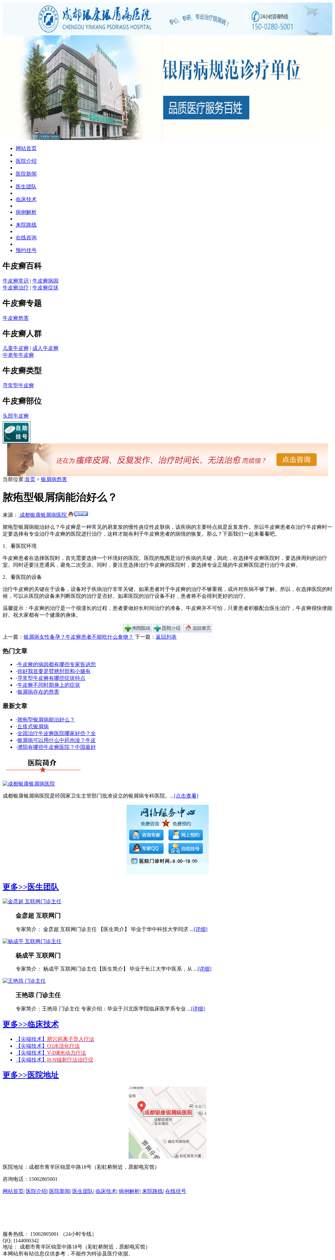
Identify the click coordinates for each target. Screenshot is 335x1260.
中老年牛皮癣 (18, 355)
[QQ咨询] (78, 515)
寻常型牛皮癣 (18, 385)
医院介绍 (26, 161)
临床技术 (26, 199)
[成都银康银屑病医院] (29, 783)
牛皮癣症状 (45, 287)
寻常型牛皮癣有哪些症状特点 (51, 678)
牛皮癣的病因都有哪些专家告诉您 (56, 664)
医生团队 (26, 186)
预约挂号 (26, 250)
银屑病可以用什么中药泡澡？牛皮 (56, 740)
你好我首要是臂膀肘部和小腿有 (54, 671)
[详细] (200, 929)
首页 (30, 479)
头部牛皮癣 (16, 416)
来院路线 (26, 225)
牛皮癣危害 (16, 318)
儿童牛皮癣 (16, 348)
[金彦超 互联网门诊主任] (32, 901)
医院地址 (43, 1075)
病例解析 (26, 212)
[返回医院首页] (197, 630)
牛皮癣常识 (16, 281)
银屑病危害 (54, 479)
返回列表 (166, 637)
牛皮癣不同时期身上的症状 (48, 685)
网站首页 (26, 148)
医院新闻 (26, 174)
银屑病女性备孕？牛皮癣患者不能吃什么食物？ (78, 637)
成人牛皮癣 (45, 348)
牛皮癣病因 (45, 281)
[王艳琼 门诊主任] (24, 981)
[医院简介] (167, 630)
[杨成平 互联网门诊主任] (32, 941)
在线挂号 (175, 1191)
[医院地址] (137, 630)
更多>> (15, 887)
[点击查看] (186, 796)
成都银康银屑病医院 (43, 515)
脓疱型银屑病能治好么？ (46, 719)
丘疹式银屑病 (33, 726)
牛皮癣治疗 (16, 287)
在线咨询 (26, 237)
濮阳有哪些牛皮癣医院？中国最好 (56, 747)
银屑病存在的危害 (38, 692)
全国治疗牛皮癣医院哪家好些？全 (56, 733)
